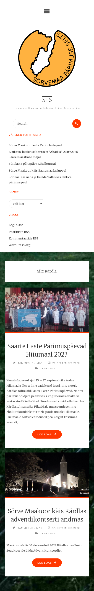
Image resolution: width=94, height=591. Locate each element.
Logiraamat (48, 368)
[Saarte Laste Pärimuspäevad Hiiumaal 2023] (46, 309)
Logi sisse (16, 225)
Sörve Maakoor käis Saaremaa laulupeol (37, 170)
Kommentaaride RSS (24, 238)
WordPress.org (20, 245)
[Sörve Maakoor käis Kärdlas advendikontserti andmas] (46, 474)
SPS (47, 100)
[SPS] (47, 58)
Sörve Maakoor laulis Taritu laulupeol (35, 145)
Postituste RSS (19, 232)
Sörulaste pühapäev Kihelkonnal (32, 163)
